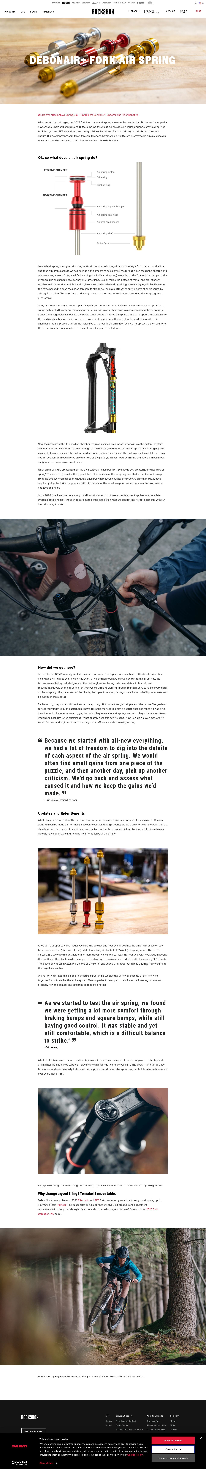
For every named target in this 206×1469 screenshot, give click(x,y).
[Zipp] (86, 3)
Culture (109, 1425)
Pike (80, 1200)
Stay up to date (34, 1432)
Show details (46, 1463)
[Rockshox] (66, 3)
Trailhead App (153, 1421)
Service (170, 11)
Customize (171, 1449)
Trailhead (61, 1205)
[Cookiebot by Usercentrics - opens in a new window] (19, 1463)
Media (173, 1425)
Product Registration (151, 12)
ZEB (97, 1200)
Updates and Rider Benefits (122, 115)
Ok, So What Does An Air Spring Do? (58, 115)
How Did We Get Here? (92, 115)
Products (10, 12)
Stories (109, 1421)
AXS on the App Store (156, 1425)
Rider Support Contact (126, 1421)
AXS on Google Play (156, 1429)
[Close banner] (201, 1438)
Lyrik (86, 1200)
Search (135, 11)
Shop (198, 11)
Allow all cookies (173, 1440)
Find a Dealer (184, 12)
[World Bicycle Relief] (150, 3)
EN (202, 3)
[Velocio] (131, 3)
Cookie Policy (135, 1454)
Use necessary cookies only (173, 1458)
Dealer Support (122, 1425)
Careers (173, 1429)
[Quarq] (96, 3)
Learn (33, 12)
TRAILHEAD (48, 12)
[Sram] (56, 2)
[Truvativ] (76, 3)
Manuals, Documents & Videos (129, 1429)
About (173, 1421)
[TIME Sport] (106, 3)
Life (23, 12)
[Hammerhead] (119, 3)
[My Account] (195, 3)
